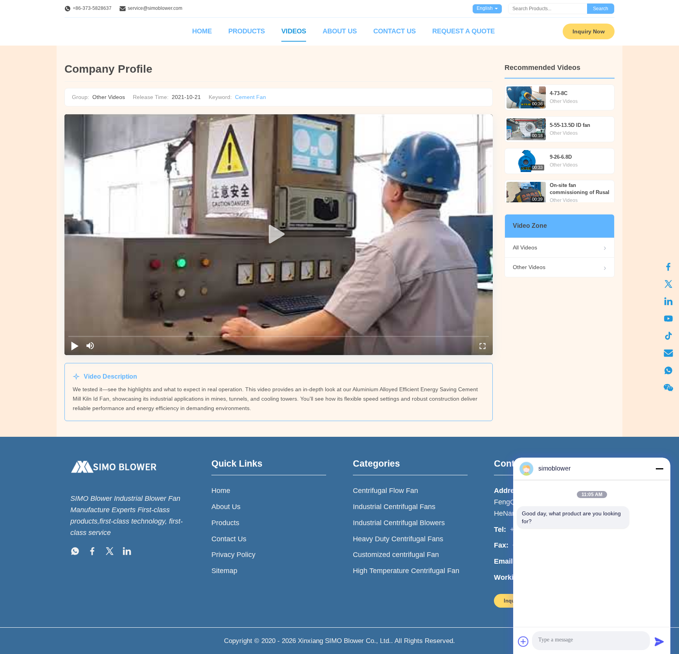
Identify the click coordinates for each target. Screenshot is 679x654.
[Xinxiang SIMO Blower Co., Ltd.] (113, 480)
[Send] (659, 641)
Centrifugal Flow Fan (385, 491)
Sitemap (224, 571)
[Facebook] (668, 266)
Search (600, 8)
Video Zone (530, 225)
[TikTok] (668, 335)
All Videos (525, 247)
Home (202, 31)
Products (246, 31)
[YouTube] (668, 318)
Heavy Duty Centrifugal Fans (398, 539)
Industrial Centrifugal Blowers (399, 523)
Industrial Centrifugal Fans (394, 507)
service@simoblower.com (155, 8)
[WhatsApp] (668, 370)
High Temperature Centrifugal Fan (406, 571)
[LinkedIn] (668, 301)
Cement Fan (250, 97)
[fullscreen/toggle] (482, 346)
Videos (293, 31)
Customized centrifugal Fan (396, 555)
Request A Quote (463, 31)
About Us (340, 31)
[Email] (668, 353)
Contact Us (394, 31)
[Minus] (659, 468)
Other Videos (529, 267)
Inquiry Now (589, 31)
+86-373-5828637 (92, 8)
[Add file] (523, 641)
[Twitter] (668, 284)
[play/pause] (75, 346)
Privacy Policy (233, 555)
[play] (278, 234)
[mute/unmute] (90, 346)
